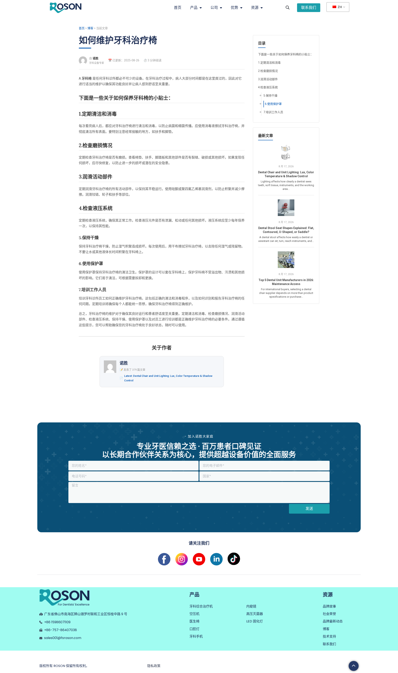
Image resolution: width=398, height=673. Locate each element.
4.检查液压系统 (268, 87)
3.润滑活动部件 (268, 79)
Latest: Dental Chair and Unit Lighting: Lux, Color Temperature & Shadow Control (168, 378)
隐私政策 (153, 665)
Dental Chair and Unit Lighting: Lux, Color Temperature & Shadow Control (286, 174)
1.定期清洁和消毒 (269, 62)
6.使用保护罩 (273, 103)
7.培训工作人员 (273, 112)
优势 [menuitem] (234, 7)
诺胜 (95, 58)
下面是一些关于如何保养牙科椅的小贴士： (285, 54)
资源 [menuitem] (254, 7)
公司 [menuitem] (214, 7)
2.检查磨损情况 (268, 71)
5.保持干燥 (270, 95)
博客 (90, 28)
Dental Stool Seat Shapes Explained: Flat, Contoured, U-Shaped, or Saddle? (286, 230)
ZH (339, 7)
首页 (82, 28)
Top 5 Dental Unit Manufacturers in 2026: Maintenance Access (286, 282)
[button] (287, 7)
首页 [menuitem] (177, 7)
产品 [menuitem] (194, 7)
